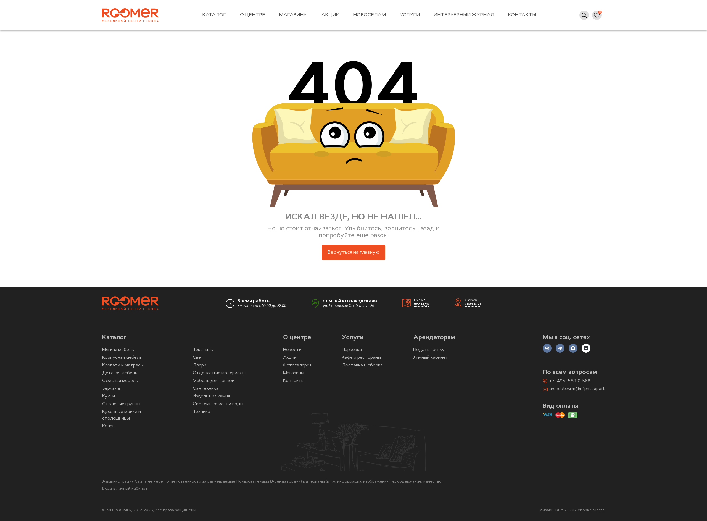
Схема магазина (473, 302)
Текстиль (203, 350)
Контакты (522, 15)
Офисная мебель (120, 381)
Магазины (293, 15)
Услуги (410, 15)
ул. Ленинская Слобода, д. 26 (348, 306)
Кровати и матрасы (123, 365)
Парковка (352, 350)
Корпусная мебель (122, 357)
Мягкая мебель (118, 350)
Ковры (108, 426)
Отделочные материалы (219, 373)
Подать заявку (429, 350)
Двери (199, 365)
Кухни (108, 396)
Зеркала (111, 388)
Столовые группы (121, 404)
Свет (198, 357)
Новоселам (369, 15)
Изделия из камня (211, 396)
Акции (330, 15)
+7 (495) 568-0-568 (569, 381)
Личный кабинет (430, 357)
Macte (599, 510)
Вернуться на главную (353, 252)
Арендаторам (434, 337)
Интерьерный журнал (464, 15)
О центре (252, 15)
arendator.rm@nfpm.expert (577, 389)
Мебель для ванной (213, 381)
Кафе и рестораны (361, 357)
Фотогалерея (297, 365)
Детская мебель (119, 373)
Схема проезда (421, 302)
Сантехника (205, 388)
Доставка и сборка (362, 365)
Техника (201, 412)
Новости (292, 350)
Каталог (214, 15)
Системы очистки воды (218, 404)
